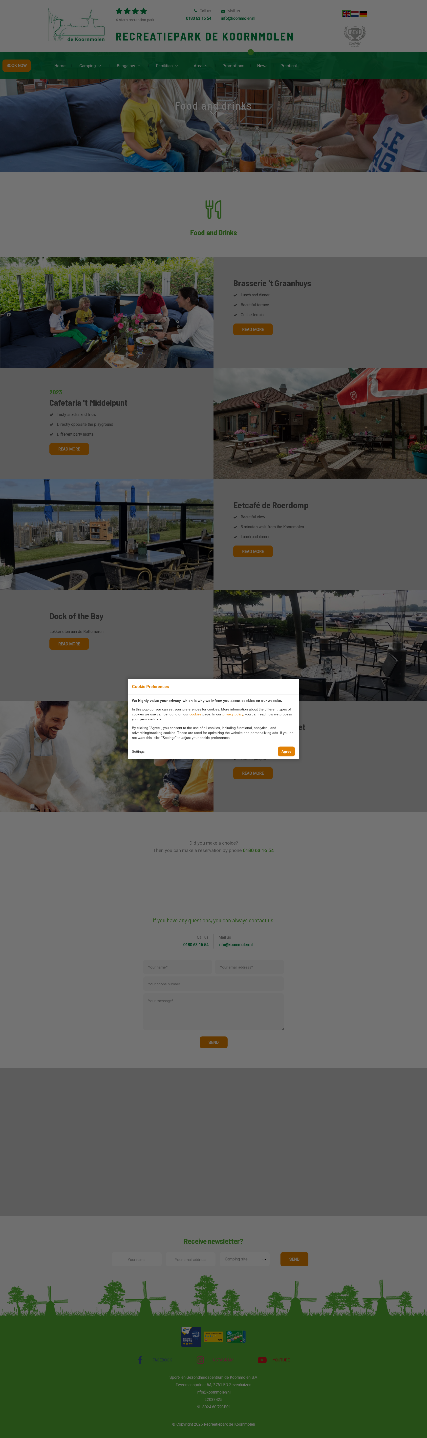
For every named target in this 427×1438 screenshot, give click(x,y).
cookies (195, 714)
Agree (286, 751)
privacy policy (232, 714)
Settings (138, 751)
